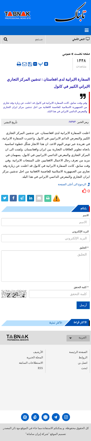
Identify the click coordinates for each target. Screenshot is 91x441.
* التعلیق (84, 247)
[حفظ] (30, 64)
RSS (40, 368)
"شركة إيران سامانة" (37, 434)
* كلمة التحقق (81, 287)
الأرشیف (38, 352)
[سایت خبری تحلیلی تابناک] (20, 10)
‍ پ (41, 63)
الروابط (83, 357)
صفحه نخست (82, 54)
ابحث (84, 368)
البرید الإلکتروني (80, 231)
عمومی (66, 54)
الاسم (86, 215)
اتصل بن (82, 362)
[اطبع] (19, 64)
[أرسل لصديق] (24, 64)
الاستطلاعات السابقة (31, 362)
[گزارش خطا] (56, 198)
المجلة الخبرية (35, 357)
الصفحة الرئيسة (78, 352)
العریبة (82, 337)
